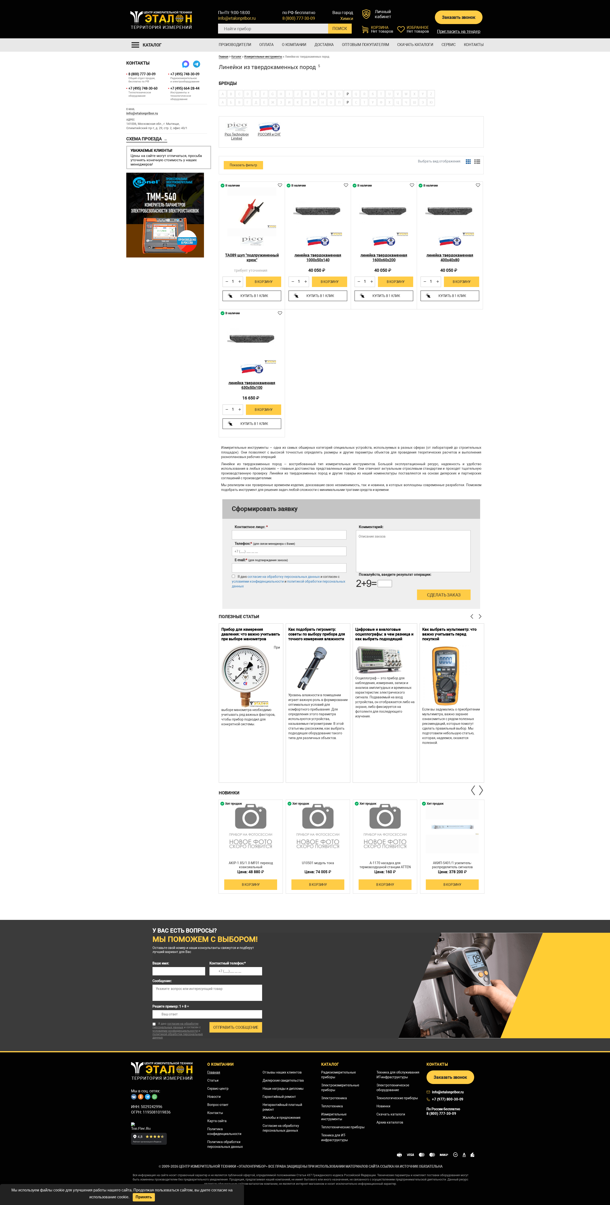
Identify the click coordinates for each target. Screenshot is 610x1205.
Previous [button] (473, 790)
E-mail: (261, 560)
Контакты (474, 44)
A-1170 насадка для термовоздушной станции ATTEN (385, 865)
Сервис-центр (218, 1088)
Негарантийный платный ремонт (282, 1107)
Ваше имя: (160, 963)
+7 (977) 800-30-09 (447, 1099)
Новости (214, 1097)
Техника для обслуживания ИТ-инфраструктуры (397, 1074)
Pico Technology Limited (237, 136)
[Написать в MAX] (185, 64)
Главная (223, 56)
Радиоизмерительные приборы (338, 1074)
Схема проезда (146, 138)
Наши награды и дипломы (283, 1088)
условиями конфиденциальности (258, 581)
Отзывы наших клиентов (282, 1072)
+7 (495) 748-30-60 (143, 88)
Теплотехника (332, 1106)
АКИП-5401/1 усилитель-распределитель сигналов (452, 865)
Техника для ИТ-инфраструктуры (334, 1137)
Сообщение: (162, 981)
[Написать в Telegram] (196, 64)
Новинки (383, 1106)
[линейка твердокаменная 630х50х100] (251, 339)
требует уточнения (250, 270)
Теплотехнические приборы (343, 1127)
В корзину (264, 282)
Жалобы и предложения (281, 1117)
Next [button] (480, 790)
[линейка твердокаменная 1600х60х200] (383, 211)
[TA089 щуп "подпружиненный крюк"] (251, 211)
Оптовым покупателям (365, 44)
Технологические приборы (397, 1098)
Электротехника (334, 1098)
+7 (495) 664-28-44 (184, 88)
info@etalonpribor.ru (237, 18)
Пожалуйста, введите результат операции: (395, 574)
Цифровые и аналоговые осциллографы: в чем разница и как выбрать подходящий (384, 634)
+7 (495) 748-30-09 (184, 74)
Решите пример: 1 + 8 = (170, 1006)
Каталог (236, 56)
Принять (144, 1197)
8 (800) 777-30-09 (298, 18)
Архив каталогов (389, 1122)
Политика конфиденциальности (224, 1131)
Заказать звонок (458, 17)
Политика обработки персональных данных (225, 1144)
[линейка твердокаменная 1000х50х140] (317, 211)
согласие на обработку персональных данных (284, 577)
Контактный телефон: (227, 963)
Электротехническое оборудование (392, 1087)
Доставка (324, 44)
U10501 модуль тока (318, 863)
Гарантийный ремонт (279, 1097)
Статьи (213, 1080)
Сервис (449, 44)
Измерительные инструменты (263, 56)
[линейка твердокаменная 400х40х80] (449, 211)
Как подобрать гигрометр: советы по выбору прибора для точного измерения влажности (316, 634)
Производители (235, 44)
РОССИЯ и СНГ (269, 134)
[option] (251, 703)
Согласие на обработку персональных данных (281, 1128)
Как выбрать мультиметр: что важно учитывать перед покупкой (449, 634)
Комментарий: (371, 527)
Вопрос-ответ (218, 1105)
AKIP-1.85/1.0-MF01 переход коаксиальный (251, 865)
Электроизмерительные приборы (340, 1087)
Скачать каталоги (415, 44)
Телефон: (265, 543)
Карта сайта (217, 1121)
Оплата (266, 44)
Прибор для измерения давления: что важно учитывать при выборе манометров (250, 634)
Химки (346, 18)
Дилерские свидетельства (283, 1080)
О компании (294, 44)
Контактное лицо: (251, 527)
